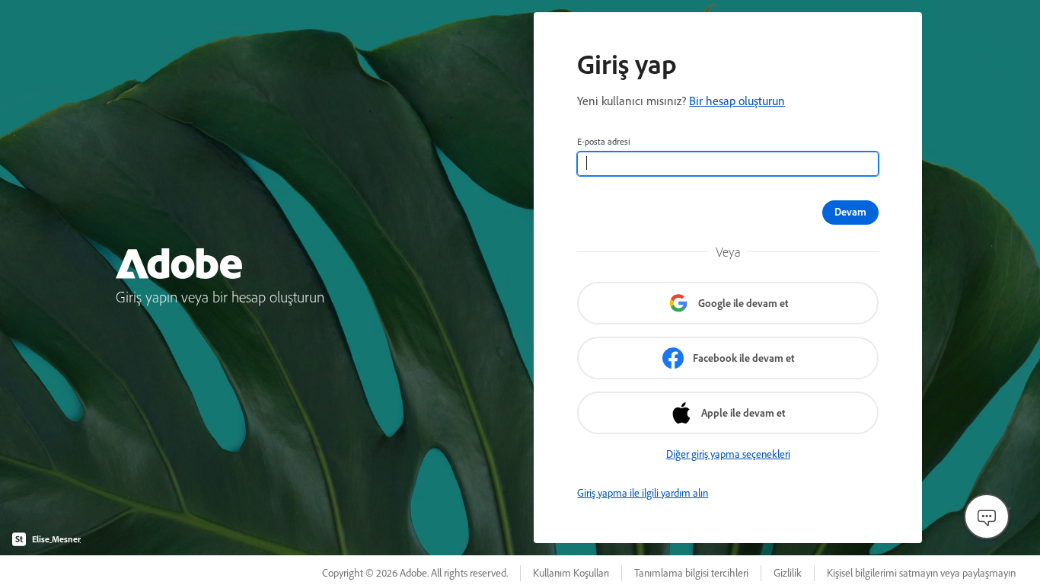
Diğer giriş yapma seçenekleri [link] (728, 454)
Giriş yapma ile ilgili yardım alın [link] (642, 493)
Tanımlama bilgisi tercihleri (691, 573)
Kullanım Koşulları (571, 573)
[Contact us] (987, 516)
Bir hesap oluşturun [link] (737, 100)
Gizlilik (788, 573)
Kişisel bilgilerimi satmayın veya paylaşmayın (921, 573)
